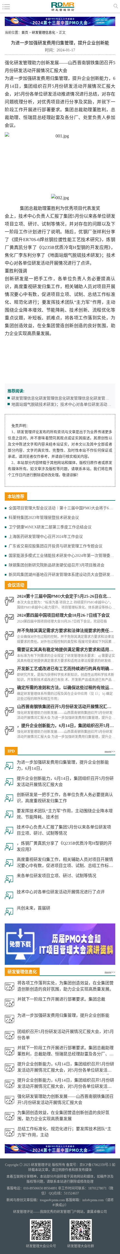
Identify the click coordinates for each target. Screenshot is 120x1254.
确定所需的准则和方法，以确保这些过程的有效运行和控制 (66, 687)
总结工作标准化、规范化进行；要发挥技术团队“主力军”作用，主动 (64, 1132)
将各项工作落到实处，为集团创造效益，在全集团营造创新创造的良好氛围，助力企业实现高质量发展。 (65, 986)
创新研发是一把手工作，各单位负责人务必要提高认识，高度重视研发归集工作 (65, 797)
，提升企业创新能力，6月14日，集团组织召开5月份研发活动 (66, 725)
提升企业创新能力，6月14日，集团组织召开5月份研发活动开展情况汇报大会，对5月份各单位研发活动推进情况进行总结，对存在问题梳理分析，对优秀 (65, 1068)
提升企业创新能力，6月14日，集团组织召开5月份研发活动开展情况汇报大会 (65, 781)
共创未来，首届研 (33, 908)
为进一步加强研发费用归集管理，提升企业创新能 (63, 1015)
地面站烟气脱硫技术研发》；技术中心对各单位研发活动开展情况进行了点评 (61, 404)
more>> (110, 752)
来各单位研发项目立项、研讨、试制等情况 (56, 875)
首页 (24, 33)
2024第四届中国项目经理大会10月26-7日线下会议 (63, 615)
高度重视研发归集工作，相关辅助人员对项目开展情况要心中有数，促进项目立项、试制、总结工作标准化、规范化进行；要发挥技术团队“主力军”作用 (65, 863)
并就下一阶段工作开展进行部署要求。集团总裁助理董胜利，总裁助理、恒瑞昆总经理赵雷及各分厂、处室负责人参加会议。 (65, 1052)
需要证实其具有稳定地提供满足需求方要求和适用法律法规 (66, 649)
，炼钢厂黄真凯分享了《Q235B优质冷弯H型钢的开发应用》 (64, 846)
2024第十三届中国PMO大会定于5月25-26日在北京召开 (66, 596)
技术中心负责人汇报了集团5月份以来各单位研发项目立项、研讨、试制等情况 (64, 830)
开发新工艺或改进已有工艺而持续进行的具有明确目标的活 (66, 668)
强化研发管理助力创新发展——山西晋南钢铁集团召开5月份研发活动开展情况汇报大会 (65, 1099)
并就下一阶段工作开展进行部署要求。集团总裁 (61, 999)
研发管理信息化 (43, 33)
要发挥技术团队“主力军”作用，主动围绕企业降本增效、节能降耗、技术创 (65, 814)
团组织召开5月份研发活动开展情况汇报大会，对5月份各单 (65, 1034)
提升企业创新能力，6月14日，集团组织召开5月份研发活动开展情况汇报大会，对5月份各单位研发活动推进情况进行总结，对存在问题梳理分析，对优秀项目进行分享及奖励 (65, 1084)
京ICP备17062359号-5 (95, 1165)
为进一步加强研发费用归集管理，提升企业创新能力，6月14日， (63, 765)
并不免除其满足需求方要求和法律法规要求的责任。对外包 (66, 630)
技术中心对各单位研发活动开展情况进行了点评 (61, 892)
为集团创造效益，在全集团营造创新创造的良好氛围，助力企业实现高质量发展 (63, 1115)
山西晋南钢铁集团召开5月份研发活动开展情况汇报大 (66, 706)
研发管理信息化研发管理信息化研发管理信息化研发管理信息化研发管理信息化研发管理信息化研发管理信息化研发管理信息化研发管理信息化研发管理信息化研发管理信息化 (60, 398)
